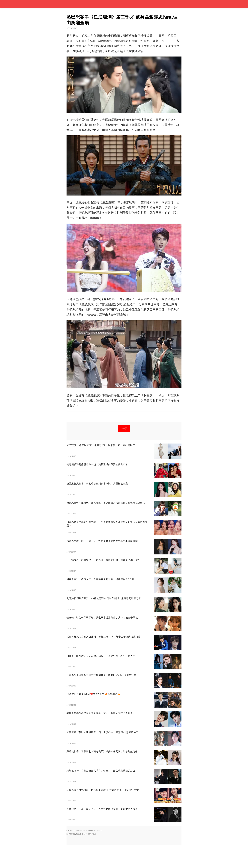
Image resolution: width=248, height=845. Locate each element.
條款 (85, 834)
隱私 (90, 834)
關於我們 (70, 834)
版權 (94, 834)
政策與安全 (78, 834)
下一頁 (124, 428)
